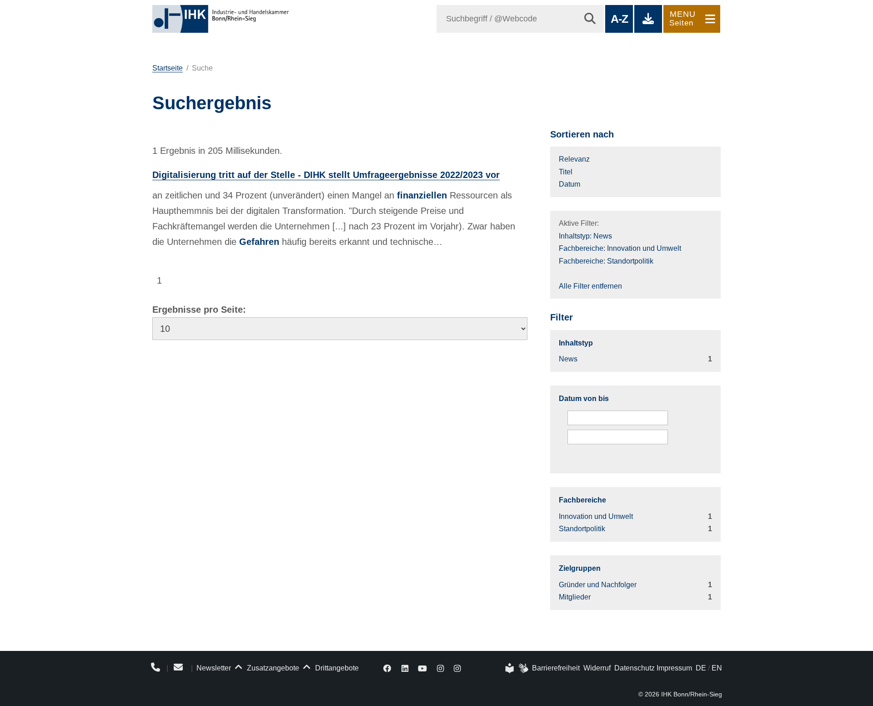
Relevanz (574, 159)
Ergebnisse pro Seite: (199, 310)
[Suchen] (590, 19)
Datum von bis (584, 398)
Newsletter (213, 668)
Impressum (674, 668)
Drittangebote (336, 668)
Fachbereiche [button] (582, 500)
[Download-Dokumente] (648, 19)
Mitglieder (575, 597)
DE (701, 668)
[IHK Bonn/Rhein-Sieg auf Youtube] (422, 668)
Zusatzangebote (272, 668)
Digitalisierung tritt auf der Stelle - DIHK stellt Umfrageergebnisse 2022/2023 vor (326, 175)
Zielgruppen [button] (580, 568)
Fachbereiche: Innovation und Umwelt (620, 248)
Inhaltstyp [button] (576, 343)
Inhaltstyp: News (585, 236)
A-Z (619, 18)
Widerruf (597, 668)
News (568, 359)
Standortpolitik (582, 529)
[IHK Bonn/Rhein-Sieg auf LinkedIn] (404, 668)
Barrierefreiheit (556, 668)
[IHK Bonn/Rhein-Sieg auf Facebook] (387, 668)
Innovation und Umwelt (596, 516)
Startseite (167, 68)
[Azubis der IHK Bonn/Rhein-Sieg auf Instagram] (457, 668)
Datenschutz (634, 668)
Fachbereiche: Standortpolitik (606, 261)
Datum (569, 184)
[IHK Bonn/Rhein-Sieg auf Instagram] (440, 668)
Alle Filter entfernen (590, 286)
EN (717, 668)
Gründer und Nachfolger (598, 585)
